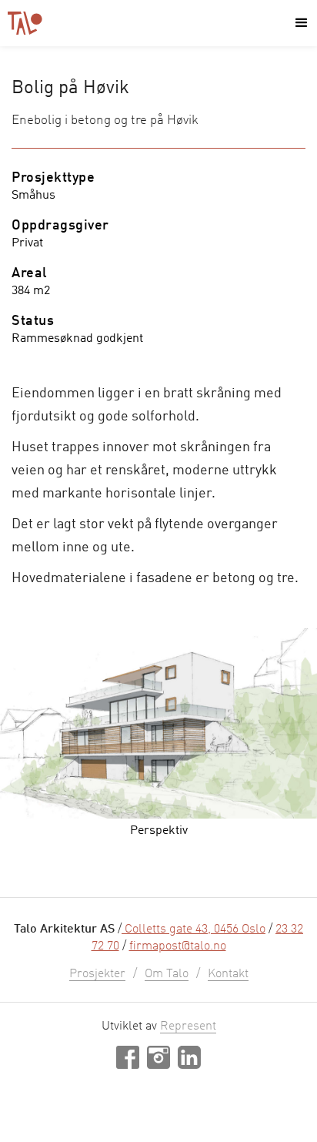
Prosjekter (97, 974)
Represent (188, 1026)
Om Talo (167, 974)
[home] (25, 23)
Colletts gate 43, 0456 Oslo (193, 929)
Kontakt (228, 974)
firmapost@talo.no (177, 946)
